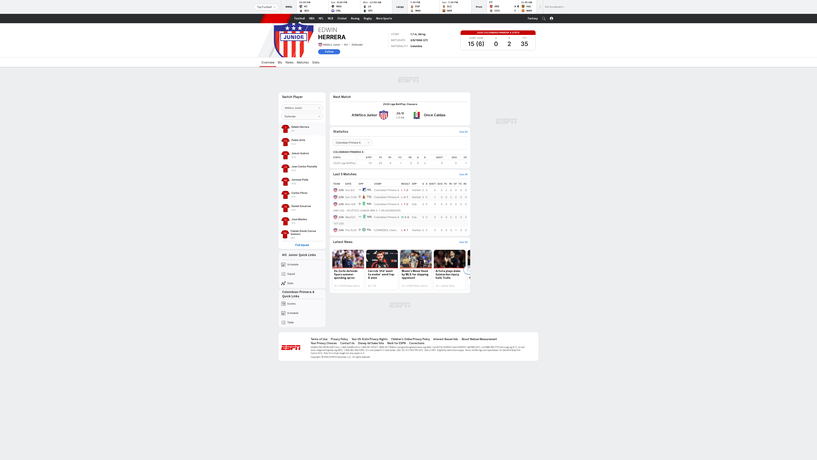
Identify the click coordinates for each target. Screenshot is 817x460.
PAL (369, 229)
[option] (348, 270)
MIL (369, 189)
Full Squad (302, 245)
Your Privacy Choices (324, 343)
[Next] (540, 7)
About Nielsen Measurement (479, 339)
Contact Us (347, 343)
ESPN (276, 18)
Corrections (416, 343)
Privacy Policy (339, 339)
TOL (369, 196)
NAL (369, 203)
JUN (341, 190)
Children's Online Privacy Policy (410, 339)
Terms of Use (319, 339)
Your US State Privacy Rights (369, 339)
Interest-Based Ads (445, 339)
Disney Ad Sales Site (371, 343)
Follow (329, 51)
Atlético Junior (331, 44)
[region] (412, 160)
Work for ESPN (396, 343)
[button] (544, 18)
